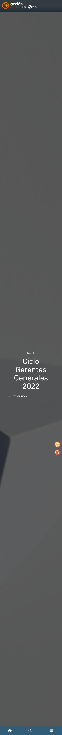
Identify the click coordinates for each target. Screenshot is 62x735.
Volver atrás (20, 396)
